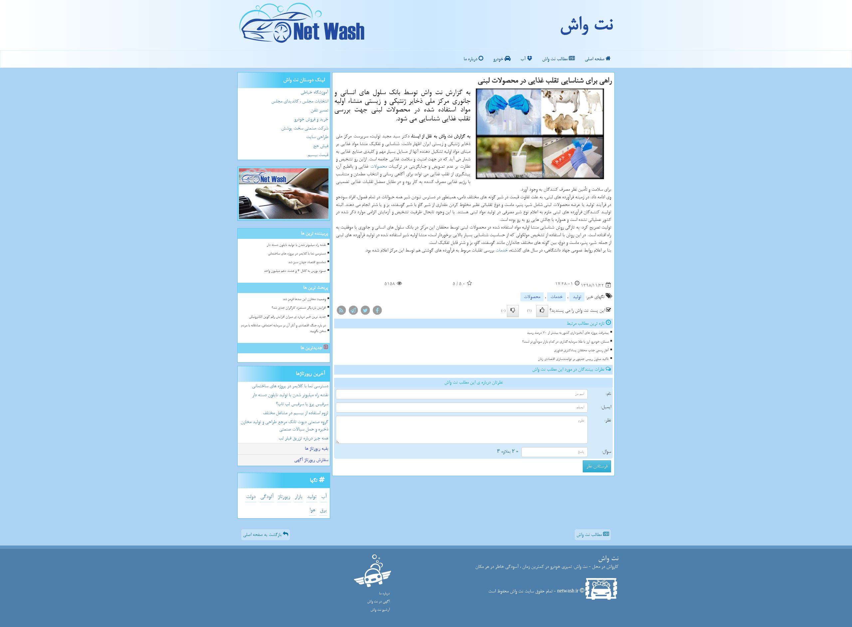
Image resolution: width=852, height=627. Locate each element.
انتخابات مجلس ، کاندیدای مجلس (299, 101)
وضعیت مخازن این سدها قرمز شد (304, 299)
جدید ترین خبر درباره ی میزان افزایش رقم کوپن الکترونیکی (287, 317)
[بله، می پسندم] (542, 311)
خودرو (499, 59)
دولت (251, 496)
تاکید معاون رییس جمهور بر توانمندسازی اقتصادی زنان (573, 359)
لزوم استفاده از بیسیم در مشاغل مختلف (295, 413)
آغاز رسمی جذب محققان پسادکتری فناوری (581, 350)
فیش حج (320, 146)
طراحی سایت (317, 137)
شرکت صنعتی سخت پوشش (304, 128)
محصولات (378, 166)
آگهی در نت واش (378, 601)
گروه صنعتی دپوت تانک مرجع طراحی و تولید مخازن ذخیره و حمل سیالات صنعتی (284, 425)
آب (524, 59)
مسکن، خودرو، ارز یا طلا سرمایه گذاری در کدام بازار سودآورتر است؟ (565, 342)
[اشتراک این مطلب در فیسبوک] (377, 311)
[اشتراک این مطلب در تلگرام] (353, 311)
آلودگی (266, 496)
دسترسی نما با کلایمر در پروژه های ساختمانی (297, 253)
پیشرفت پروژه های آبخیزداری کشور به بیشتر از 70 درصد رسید (568, 333)
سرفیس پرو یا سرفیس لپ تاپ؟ (302, 404)
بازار (298, 496)
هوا (312, 510)
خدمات (502, 250)
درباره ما (471, 59)
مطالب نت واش (555, 59)
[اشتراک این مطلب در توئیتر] (365, 311)
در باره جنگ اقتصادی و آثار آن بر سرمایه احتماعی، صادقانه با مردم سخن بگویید (283, 328)
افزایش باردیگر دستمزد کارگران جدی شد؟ (299, 308)
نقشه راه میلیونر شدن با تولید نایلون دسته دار (296, 245)
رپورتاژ (284, 496)
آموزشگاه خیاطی (314, 92)
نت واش (585, 25)
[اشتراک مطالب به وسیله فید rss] (341, 311)
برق (323, 510)
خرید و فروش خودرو (311, 119)
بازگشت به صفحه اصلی (263, 535)
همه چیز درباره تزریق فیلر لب (303, 438)
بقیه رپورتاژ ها (316, 448)
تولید (577, 297)
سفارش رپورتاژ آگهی (311, 460)
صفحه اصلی (595, 59)
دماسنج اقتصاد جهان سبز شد (307, 262)
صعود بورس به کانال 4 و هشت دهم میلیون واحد (295, 271)
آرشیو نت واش (380, 610)
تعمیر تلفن (319, 110)
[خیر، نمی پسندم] (513, 311)
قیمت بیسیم (318, 155)
